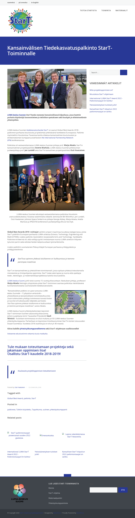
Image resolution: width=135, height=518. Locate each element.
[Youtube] (127, 2)
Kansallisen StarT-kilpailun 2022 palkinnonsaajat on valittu (73, 454)
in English (34, 2)
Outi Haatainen (20, 387)
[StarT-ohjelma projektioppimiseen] (20, 20)
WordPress (80, 513)
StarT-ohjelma (54, 493)
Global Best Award (15, 398)
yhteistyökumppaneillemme (32, 328)
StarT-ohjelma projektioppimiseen (31, 513)
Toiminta (106, 10)
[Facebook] (117, 2)
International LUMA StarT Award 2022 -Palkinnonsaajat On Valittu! (106, 99)
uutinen (46, 409)
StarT (34, 398)
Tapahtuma (37, 409)
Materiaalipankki (55, 498)
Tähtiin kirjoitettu (23, 409)
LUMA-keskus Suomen (16, 115)
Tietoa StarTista (88, 10)
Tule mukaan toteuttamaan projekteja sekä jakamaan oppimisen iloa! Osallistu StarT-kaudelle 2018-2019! (40, 350)
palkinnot (11, 409)
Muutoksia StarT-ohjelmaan (101, 94)
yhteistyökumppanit (58, 409)
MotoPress (57, 513)
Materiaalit (121, 10)
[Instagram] (123, 2)
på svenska (23, 2)
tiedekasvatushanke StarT (37, 130)
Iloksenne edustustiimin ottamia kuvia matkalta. (27, 333)
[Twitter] (120, 2)
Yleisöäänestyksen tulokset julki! (103, 105)
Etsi (91, 484)
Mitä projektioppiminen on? (101, 90)
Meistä (51, 488)
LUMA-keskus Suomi (16, 280)
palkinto (27, 398)
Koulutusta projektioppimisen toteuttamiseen (37, 371)
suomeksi (11, 2)
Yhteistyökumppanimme (58, 503)
